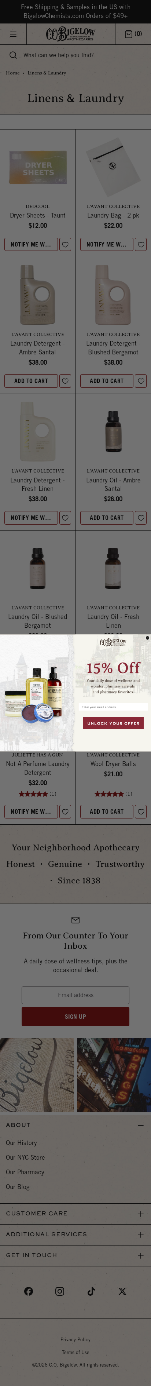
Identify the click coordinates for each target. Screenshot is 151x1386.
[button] (113, 667)
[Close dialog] (148, 638)
